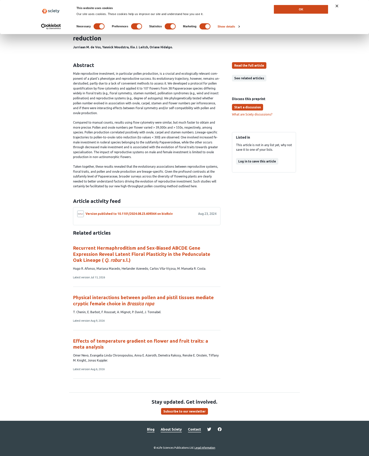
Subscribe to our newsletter (184, 411)
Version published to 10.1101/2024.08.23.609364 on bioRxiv (129, 213)
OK (301, 9)
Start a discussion (247, 107)
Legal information (204, 447)
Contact (194, 429)
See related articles (249, 78)
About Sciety (171, 429)
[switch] (136, 26)
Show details (226, 26)
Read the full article (249, 65)
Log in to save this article (257, 161)
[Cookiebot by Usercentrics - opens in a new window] (51, 26)
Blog (151, 429)
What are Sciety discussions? (252, 114)
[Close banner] (337, 6)
